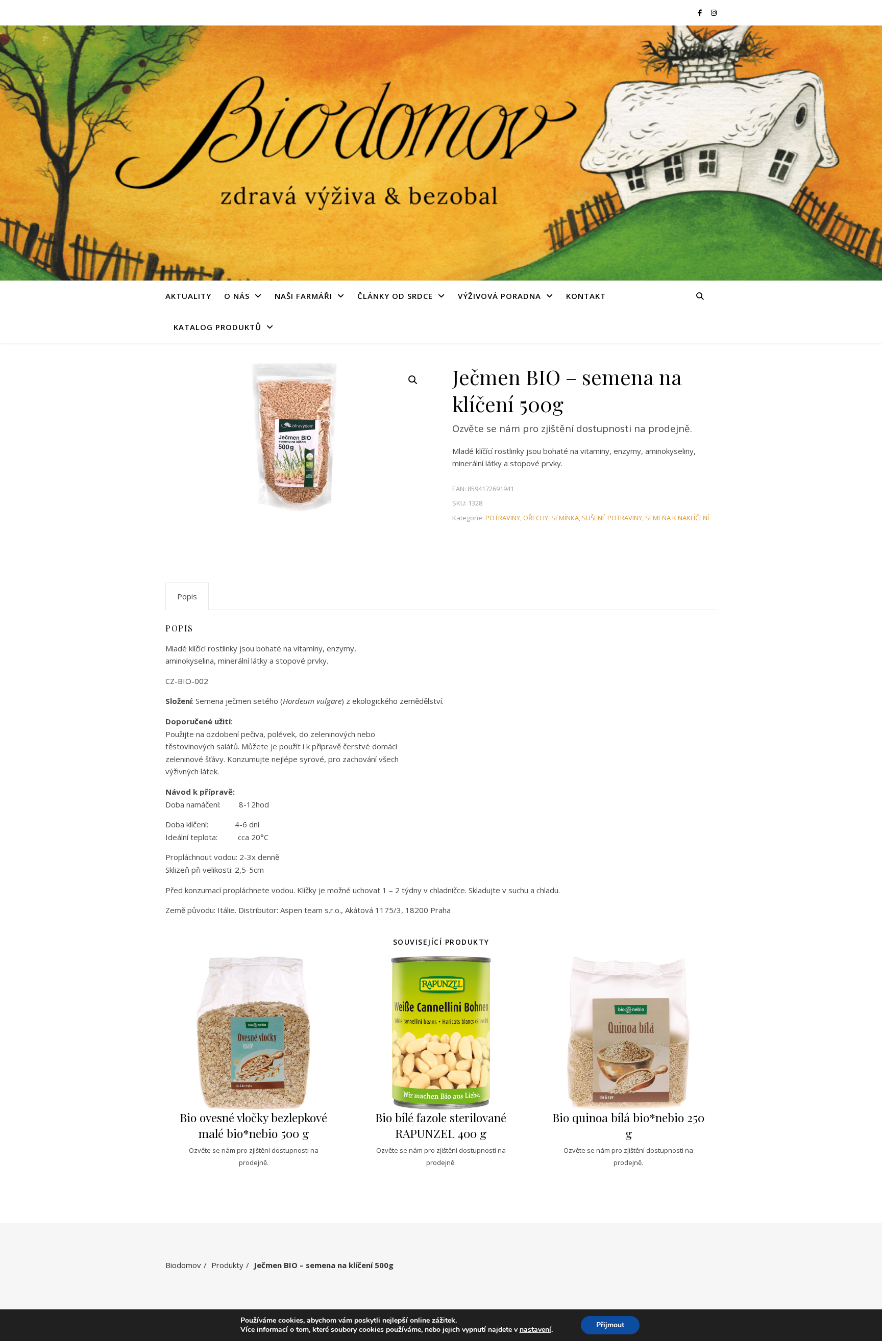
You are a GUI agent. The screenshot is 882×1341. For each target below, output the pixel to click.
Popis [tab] (187, 596)
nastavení (535, 1329)
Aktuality (188, 296)
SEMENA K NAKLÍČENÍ (677, 517)
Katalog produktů (217, 327)
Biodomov (183, 1265)
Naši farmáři (303, 296)
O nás (237, 296)
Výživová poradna (499, 296)
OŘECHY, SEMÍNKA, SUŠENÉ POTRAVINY (582, 517)
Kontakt (586, 296)
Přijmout (610, 1325)
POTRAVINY (502, 517)
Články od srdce (395, 296)
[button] (413, 380)
